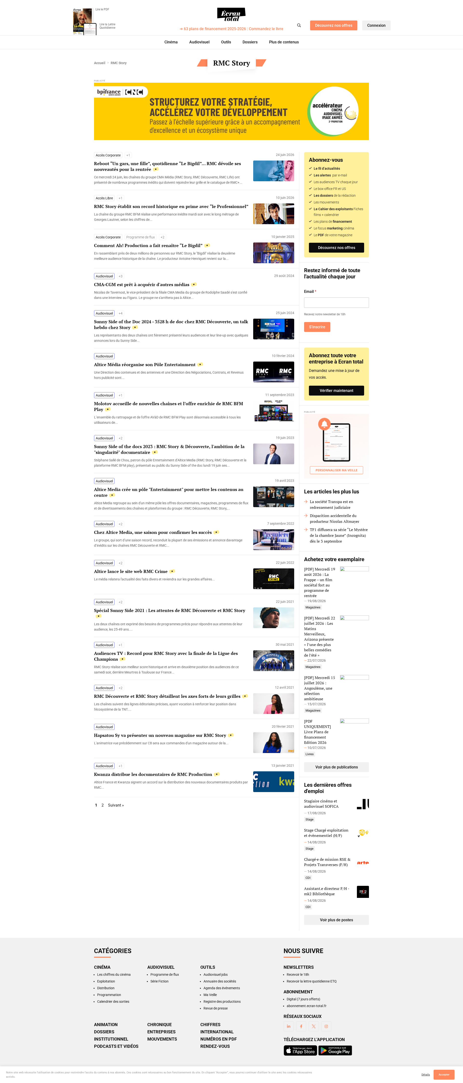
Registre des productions (222, 1001)
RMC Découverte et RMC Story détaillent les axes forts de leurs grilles (167, 696)
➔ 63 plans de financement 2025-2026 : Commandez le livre (231, 29)
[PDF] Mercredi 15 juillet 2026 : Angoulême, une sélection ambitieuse (319, 688)
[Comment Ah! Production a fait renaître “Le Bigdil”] (171, 256)
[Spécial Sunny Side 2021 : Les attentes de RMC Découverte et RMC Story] (171, 626)
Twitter (314, 1026)
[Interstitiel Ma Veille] (336, 446)
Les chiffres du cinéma (114, 974)
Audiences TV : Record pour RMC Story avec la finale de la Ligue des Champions (166, 656)
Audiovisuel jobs (216, 974)
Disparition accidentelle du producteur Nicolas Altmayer (334, 518)
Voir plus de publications (336, 767)
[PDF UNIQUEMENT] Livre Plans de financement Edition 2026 (317, 732)
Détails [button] (426, 1074)
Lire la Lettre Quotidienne (107, 26)
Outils (226, 42)
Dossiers (250, 42)
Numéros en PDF (218, 1039)
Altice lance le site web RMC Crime (131, 571)
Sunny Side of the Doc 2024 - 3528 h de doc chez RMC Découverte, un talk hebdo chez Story (171, 324)
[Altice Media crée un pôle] (171, 505)
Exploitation (106, 981)
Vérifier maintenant (336, 390)
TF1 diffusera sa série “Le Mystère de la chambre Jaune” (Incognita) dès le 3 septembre (339, 535)
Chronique (159, 1024)
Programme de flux (140, 237)
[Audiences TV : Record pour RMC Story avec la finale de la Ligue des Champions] (171, 669)
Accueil (99, 63)
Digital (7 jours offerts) (303, 999)
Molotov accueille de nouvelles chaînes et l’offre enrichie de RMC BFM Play (168, 406)
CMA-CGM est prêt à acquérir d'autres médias (141, 284)
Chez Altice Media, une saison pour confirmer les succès (153, 532)
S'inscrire (317, 327)
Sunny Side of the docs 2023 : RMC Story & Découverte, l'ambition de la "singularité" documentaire (169, 449)
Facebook (301, 1026)
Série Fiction (159, 981)
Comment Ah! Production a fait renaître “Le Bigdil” (148, 245)
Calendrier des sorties (113, 1001)
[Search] (299, 25)
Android (335, 1050)
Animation (106, 1024)
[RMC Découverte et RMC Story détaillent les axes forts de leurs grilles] (171, 706)
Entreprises (161, 1031)
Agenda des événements (222, 988)
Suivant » (116, 805)
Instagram (326, 1026)
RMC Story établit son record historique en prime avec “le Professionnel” (171, 206)
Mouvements (162, 1039)
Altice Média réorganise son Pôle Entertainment (145, 364)
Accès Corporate (108, 155)
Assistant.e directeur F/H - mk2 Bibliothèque (326, 891)
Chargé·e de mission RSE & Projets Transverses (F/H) (327, 862)
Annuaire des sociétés (220, 981)
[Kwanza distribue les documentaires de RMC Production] (171, 785)
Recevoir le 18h (298, 974)
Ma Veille (210, 995)
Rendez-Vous (215, 1046)
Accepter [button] (444, 1074)
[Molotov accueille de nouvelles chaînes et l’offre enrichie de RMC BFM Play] (171, 420)
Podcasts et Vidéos (116, 1046)
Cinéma (171, 42)
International (217, 1031)
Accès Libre (104, 198)
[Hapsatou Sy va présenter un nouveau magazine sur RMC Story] (171, 743)
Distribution (106, 988)
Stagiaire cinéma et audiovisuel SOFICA (321, 803)
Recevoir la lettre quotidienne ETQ (312, 981)
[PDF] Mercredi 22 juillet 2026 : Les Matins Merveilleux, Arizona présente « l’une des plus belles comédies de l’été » (319, 636)
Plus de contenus (284, 42)
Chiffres (210, 1024)
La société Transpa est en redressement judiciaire (331, 504)
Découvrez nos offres (333, 25)
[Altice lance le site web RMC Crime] (171, 579)
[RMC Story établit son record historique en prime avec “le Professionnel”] (171, 217)
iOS (300, 1050)
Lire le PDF (102, 9)
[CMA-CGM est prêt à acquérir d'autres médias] (171, 295)
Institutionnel (111, 1039)
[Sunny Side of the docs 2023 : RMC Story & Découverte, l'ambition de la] (171, 462)
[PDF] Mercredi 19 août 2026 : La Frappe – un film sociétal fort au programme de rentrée (319, 582)
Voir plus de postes (336, 920)
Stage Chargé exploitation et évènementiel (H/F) (326, 832)
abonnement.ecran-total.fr (307, 1006)
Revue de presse (216, 1008)
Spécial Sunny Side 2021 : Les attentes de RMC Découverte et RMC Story (169, 610)
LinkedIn (289, 1026)
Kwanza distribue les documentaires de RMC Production (153, 774)
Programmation (109, 995)
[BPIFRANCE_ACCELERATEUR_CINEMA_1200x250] (231, 111)
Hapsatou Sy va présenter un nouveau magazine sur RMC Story (160, 735)
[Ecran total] (231, 14)
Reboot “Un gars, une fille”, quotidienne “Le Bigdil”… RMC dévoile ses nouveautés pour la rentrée (167, 166)
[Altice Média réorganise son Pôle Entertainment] (171, 375)
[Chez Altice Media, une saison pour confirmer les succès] (171, 543)
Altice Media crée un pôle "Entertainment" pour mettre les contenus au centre (168, 492)
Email (310, 291)
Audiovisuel (199, 42)
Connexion (376, 25)
